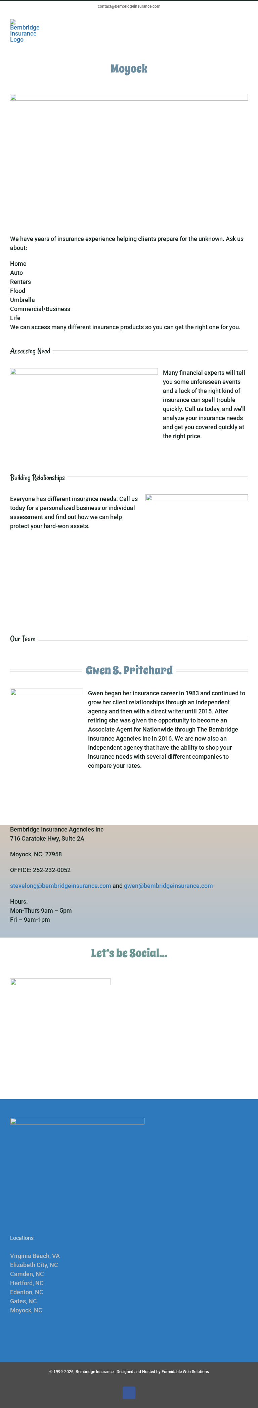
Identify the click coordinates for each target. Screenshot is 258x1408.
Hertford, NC (27, 1283)
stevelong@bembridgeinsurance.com (60, 885)
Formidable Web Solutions (185, 1371)
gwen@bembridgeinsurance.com (168, 885)
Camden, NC (27, 1273)
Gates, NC (23, 1301)
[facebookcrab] (60, 981)
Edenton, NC (26, 1292)
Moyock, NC (26, 1310)
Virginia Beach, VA (35, 1255)
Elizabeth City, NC (34, 1264)
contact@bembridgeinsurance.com (129, 6)
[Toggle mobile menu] (245, 22)
